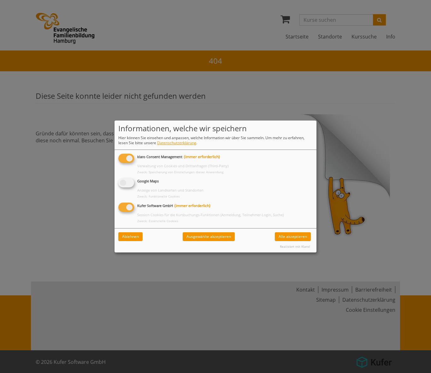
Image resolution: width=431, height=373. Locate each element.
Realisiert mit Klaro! (295, 247)
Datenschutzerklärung (176, 142)
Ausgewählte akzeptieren (208, 236)
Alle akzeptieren (293, 236)
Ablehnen (130, 236)
